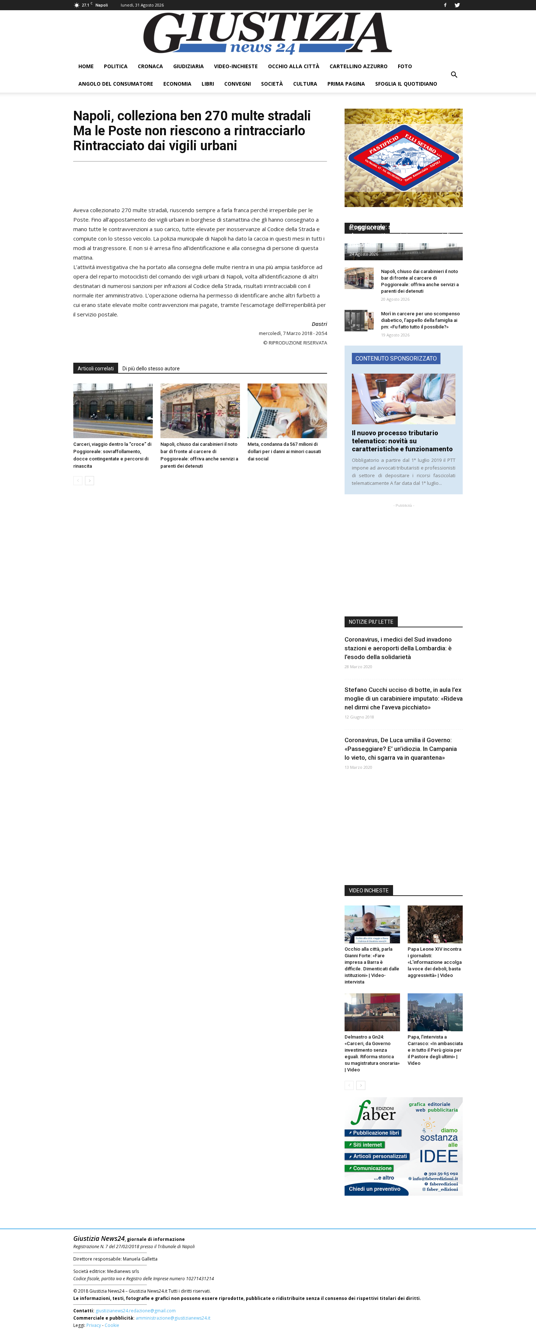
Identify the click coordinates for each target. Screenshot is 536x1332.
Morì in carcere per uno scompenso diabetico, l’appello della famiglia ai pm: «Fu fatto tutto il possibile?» (420, 320)
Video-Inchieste (236, 66)
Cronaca (150, 66)
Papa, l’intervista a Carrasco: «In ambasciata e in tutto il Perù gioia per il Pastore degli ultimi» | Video (435, 1050)
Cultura (305, 83)
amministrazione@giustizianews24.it (173, 1318)
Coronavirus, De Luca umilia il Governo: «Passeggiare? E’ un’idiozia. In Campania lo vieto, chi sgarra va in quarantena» (401, 748)
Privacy (93, 1325)
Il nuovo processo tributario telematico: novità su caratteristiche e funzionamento (402, 441)
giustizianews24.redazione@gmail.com (136, 1311)
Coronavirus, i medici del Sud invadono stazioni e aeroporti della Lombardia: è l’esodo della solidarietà (398, 648)
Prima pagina (346, 83)
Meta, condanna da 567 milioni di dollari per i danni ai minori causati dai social (284, 451)
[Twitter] (457, 5)
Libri (208, 83)
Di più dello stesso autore (151, 368)
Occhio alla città (293, 66)
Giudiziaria (188, 66)
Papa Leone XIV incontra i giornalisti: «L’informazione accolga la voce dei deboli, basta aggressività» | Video (435, 962)
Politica (116, 66)
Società (272, 83)
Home (86, 66)
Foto (405, 66)
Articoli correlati (96, 368)
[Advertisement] (200, 181)
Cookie (112, 1325)
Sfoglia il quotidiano (406, 83)
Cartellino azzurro (359, 66)
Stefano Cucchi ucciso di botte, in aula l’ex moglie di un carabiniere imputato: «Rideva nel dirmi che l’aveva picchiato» (404, 698)
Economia (177, 83)
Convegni (237, 83)
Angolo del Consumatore (115, 83)
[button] (454, 75)
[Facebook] (445, 5)
